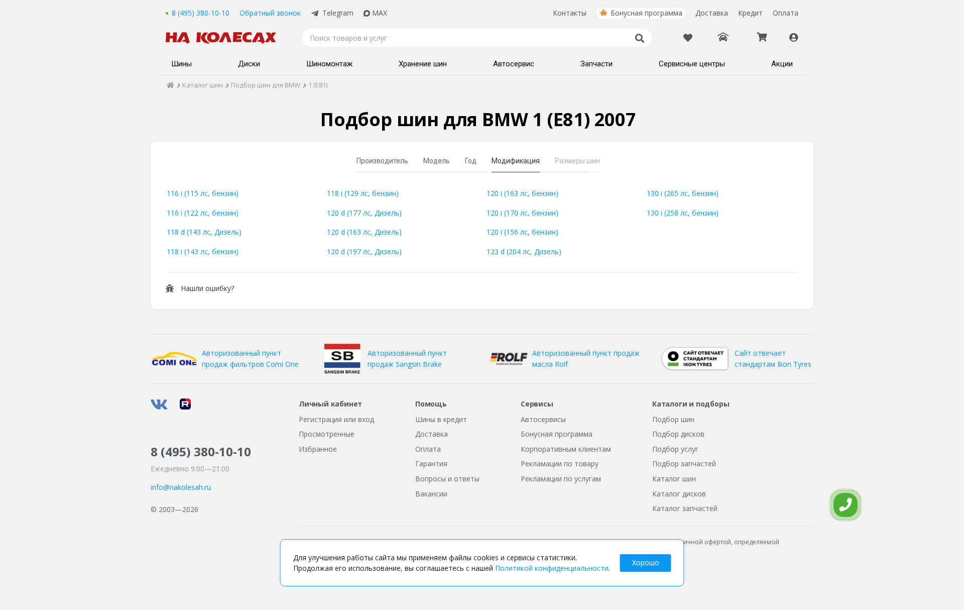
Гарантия (431, 463)
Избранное (318, 449)
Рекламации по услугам (561, 478)
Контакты (569, 13)
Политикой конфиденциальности (552, 568)
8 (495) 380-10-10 (200, 13)
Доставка (711, 13)
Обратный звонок (270, 13)
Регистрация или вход (336, 419)
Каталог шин (674, 478)
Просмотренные (326, 434)
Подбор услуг (675, 449)
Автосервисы (543, 419)
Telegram (337, 13)
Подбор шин (673, 419)
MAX (379, 13)
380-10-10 (201, 451)
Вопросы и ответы (447, 478)
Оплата (785, 13)
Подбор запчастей (684, 463)
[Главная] (170, 84)
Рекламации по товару (559, 463)
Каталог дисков (679, 493)
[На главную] (226, 38)
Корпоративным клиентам (566, 449)
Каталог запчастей (684, 508)
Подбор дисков (678, 434)
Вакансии (431, 493)
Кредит (750, 13)
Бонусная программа (646, 13)
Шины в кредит (441, 419)
